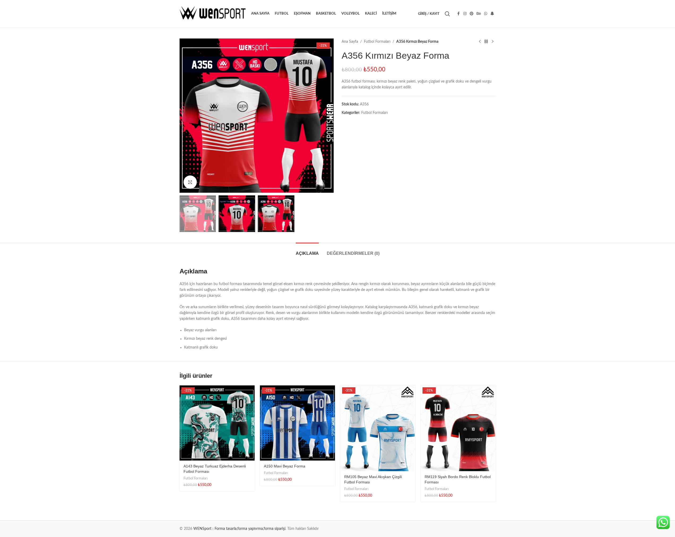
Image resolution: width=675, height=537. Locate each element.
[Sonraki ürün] (492, 41)
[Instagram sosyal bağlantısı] (465, 14)
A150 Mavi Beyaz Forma (284, 466)
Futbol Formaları (377, 42)
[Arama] (447, 13)
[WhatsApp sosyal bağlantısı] (485, 14)
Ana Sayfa (350, 42)
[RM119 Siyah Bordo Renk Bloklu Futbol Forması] (458, 428)
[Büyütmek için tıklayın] (190, 182)
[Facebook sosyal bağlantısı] (458, 14)
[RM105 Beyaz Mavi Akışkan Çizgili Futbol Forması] (377, 428)
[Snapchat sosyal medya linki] (492, 14)
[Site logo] (213, 14)
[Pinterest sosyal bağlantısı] (471, 14)
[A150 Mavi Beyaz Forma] (297, 423)
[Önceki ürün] (480, 41)
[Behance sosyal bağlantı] (478, 14)
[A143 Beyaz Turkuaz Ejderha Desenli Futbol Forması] (217, 423)
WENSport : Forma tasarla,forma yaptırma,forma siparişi (239, 529)
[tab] (307, 251)
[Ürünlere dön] (486, 41)
